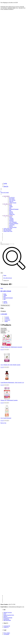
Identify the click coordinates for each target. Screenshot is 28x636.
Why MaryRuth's (7, 229)
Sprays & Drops (13, 227)
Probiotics (11, 220)
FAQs (4, 613)
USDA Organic (12, 202)
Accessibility (6, 634)
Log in (2, 349)
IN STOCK (12, 197)
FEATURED (6, 196)
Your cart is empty (5, 192)
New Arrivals (12, 200)
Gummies (11, 219)
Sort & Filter (3, 328)
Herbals (11, 226)
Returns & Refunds (7, 617)
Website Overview (7, 612)
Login (5, 183)
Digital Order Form (7, 231)
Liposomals (11, 224)
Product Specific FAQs (8, 615)
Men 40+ (11, 213)
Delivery (5, 616)
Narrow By (3, 332)
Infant (10, 205)
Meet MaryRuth (7, 620)
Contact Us (6, 627)
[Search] (1, 189)
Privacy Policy (6, 632)
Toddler (11, 206)
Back (2, 288)
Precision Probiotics (13, 223)
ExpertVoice (6, 619)
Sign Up (5, 186)
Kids (10, 207)
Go (1, 272)
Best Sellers (12, 198)
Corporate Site (6, 626)
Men (10, 210)
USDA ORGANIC (7, 228)
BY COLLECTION (8, 215)
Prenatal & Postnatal (13, 209)
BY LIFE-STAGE (7, 204)
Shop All (11, 201)
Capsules (11, 218)
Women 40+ (12, 214)
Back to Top (3, 422)
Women (11, 211)
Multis (10, 217)
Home (4, 275)
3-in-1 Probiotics (13, 222)
